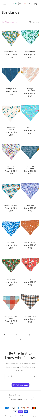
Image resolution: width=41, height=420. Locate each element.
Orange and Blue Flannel (10, 317)
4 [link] (29, 335)
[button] (4, 3)
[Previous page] (4, 334)
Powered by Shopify (29, 416)
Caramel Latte (30, 316)
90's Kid (30, 127)
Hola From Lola (16, 416)
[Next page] (20, 339)
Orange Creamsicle (30, 89)
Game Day (11, 279)
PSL (30, 279)
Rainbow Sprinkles (10, 167)
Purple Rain (30, 205)
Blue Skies (11, 242)
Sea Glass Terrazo (11, 128)
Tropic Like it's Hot (10, 52)
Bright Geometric (10, 205)
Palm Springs (30, 52)
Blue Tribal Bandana (30, 167)
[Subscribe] (33, 376)
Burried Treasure (30, 242)
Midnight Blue (11, 89)
